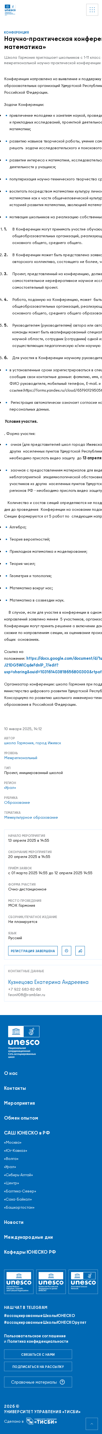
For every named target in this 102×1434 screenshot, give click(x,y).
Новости (13, 1222)
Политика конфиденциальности (37, 1341)
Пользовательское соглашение (35, 1336)
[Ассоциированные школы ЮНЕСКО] (83, 1282)
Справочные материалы (34, 1382)
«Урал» (10, 1166)
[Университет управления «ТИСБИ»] (41, 1421)
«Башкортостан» (19, 1207)
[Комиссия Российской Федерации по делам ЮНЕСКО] (51, 1282)
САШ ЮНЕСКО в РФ (27, 1133)
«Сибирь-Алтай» (18, 1175)
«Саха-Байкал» (18, 1199)
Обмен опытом (21, 1118)
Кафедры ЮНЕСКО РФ (30, 1252)
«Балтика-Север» (20, 1191)
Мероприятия (19, 1103)
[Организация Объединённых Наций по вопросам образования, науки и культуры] (18, 1282)
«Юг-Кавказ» (15, 1150)
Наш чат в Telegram (25, 1307)
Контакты (15, 1088)
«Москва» (12, 1142)
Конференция (16, 32)
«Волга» (11, 1158)
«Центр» (11, 1183)
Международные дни (28, 1237)
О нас (11, 1073)
